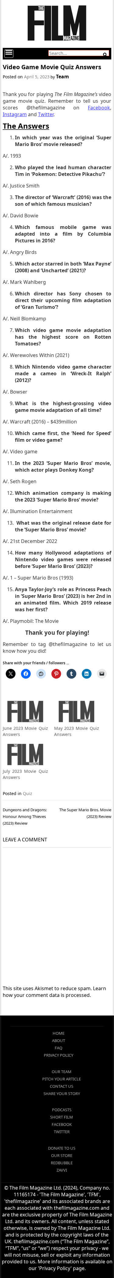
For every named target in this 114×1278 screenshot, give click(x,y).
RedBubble (62, 1163)
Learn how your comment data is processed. (54, 991)
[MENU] (8, 53)
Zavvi (62, 1170)
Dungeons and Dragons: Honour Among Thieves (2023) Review (25, 816)
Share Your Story (61, 1093)
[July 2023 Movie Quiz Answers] (25, 755)
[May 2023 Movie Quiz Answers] (76, 712)
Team (62, 76)
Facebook (62, 1124)
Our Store (61, 1155)
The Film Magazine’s (76, 94)
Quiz (27, 793)
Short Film (61, 1117)
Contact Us (61, 1086)
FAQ (58, 1048)
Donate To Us (61, 1148)
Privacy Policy (58, 1055)
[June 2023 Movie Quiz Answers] (25, 712)
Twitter (62, 1131)
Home (58, 1033)
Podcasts (61, 1109)
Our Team (61, 1071)
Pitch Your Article (61, 1079)
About (58, 1040)
